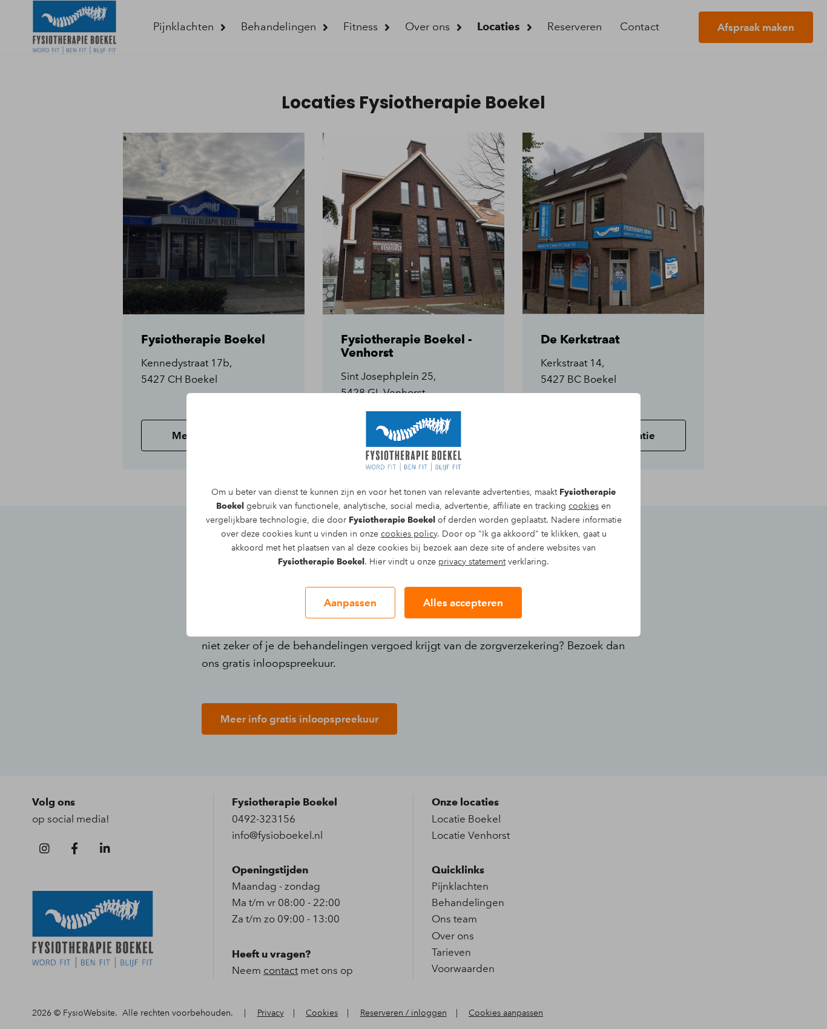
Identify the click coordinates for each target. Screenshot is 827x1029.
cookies (583, 506)
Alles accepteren (463, 603)
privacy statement (472, 562)
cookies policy (409, 534)
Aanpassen (350, 603)
